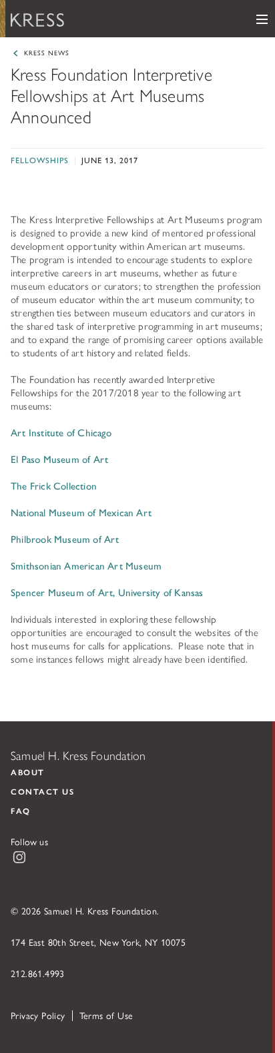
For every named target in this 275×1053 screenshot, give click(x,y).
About (28, 772)
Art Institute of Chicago (61, 432)
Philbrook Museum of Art (65, 538)
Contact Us (42, 791)
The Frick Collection (54, 485)
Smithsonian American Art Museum (86, 565)
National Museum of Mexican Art (81, 512)
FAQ (21, 811)
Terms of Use (106, 1015)
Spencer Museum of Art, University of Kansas (107, 592)
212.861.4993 (38, 973)
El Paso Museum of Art (59, 459)
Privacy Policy (38, 1015)
